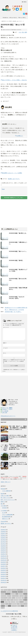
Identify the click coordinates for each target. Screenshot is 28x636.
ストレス (8, 593)
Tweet (3, 189)
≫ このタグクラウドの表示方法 (9, 611)
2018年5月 (3, 537)
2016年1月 (3, 554)
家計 (2, 503)
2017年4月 (3, 539)
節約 (18, 603)
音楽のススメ (5, 518)
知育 (10, 603)
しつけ (2, 593)
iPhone (5, 589)
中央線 (21, 595)
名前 (4, 343)
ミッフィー (15, 595)
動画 (13, 597)
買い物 (3, 605)
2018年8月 (3, 531)
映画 (6, 601)
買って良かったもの (5, 497)
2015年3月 (3, 574)
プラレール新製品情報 (7, 514)
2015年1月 (3, 578)
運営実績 (14, 605)
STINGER (4, 507)
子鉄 (26, 597)
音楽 (26, 605)
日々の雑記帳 (5, 411)
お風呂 (25, 592)
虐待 (21, 603)
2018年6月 (3, 535)
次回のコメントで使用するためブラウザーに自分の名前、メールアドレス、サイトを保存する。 (14, 361)
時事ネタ (3, 501)
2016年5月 (3, 547)
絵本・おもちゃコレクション (7, 499)
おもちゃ (14, 592)
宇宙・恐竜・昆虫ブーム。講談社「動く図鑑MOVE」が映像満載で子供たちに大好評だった (18, 428)
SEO (9, 589)
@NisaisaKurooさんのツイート (8, 416)
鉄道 (19, 605)
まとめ (3, 512)
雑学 (26, 32)
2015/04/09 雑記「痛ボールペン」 (18, 251)
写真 (10, 597)
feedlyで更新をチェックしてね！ (15, 197)
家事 (8, 599)
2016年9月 (3, 545)
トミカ (13, 593)
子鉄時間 (3, 599)
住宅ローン (4, 597)
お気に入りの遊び (5, 495)
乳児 (26, 595)
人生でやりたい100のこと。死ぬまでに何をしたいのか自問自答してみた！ (18, 437)
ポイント (3, 595)
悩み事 (2, 493)
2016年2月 (3, 552)
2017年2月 (3, 541)
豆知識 (25, 603)
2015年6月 (3, 568)
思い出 (20, 599)
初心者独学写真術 (6, 516)
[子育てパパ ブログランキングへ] (14, 623)
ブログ (25, 593)
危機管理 (18, 597)
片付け (2, 603)
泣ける (21, 601)
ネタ (20, 32)
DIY (2, 589)
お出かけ (20, 592)
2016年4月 (3, 550)
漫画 (26, 601)
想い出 (25, 599)
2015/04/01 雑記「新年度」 (16, 260)
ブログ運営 (3, 505)
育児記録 (3, 488)
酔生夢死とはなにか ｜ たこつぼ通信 (12, 173)
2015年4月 (3, 572)
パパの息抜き (4, 510)
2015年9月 (3, 562)
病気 (7, 603)
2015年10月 (3, 560)
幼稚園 (16, 599)
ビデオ (20, 593)
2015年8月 (3, 564)
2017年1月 (3, 543)
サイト (4, 353)
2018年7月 (3, 533)
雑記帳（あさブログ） (14, 178)
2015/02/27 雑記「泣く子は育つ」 (13, 311)
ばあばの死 (3, 521)
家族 (12, 599)
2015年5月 (3, 570)
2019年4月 (3, 529)
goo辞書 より (19, 135)
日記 (23, 32)
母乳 (17, 601)
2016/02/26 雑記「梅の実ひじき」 (18, 233)
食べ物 (2, 607)
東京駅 (13, 601)
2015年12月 (3, 556)
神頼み (14, 603)
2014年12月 (3, 580)
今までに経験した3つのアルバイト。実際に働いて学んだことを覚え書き (18, 464)
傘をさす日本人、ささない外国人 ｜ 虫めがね (14, 80)
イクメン (3, 592)
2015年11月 (3, 558)
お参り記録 (4, 412)
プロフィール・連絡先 (7, 407)
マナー (9, 595)
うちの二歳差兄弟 (6, 490)
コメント (6, 327)
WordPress (20, 589)
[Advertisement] (13, 211)
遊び (9, 605)
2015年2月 (3, 576)
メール (5, 348)
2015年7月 (3, 566)
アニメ (25, 589)
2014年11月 (3, 582)
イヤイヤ (9, 592)
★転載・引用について (5, 481)
